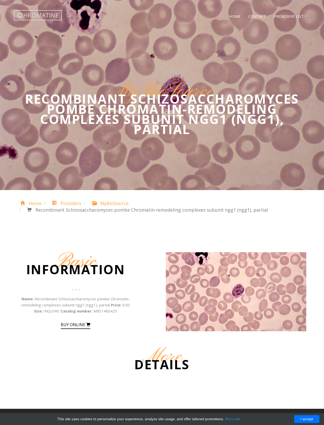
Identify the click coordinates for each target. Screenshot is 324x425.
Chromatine (38, 15)
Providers (70, 203)
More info (232, 419)
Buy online (73, 324)
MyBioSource (114, 203)
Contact (257, 16)
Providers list (289, 16)
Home (235, 16)
